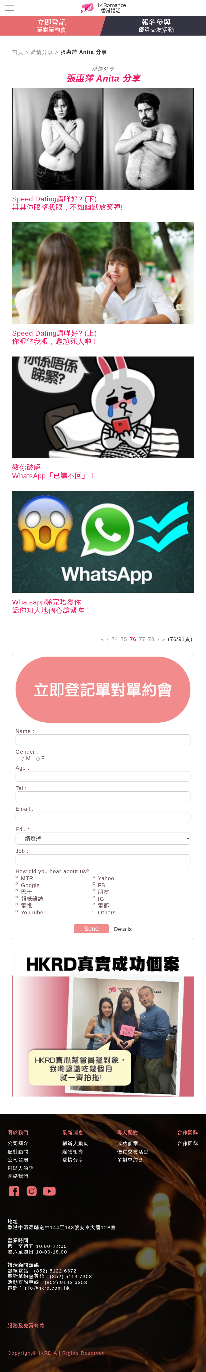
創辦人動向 (75, 1143)
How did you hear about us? (52, 871)
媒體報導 (72, 1152)
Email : (25, 809)
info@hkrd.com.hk (46, 1288)
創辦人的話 (21, 1168)
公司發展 (18, 1160)
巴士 (26, 892)
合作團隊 (187, 1143)
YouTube (32, 912)
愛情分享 (42, 52)
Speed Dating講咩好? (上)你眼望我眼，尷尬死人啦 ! (54, 337)
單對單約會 (130, 1160)
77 (142, 639)
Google (30, 885)
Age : (23, 768)
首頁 (17, 52)
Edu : (23, 829)
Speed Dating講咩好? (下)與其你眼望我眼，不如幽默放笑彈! (67, 203)
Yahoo (106, 878)
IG (101, 899)
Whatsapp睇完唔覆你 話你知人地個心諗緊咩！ (52, 606)
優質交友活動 (133, 1152)
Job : (22, 851)
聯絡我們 (18, 1176)
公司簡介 (18, 1143)
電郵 (103, 906)
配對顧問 (18, 1152)
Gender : (27, 752)
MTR (27, 878)
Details (123, 929)
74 (115, 639)
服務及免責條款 (26, 1325)
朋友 (103, 892)
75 (124, 639)
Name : (25, 731)
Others (107, 912)
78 (151, 639)
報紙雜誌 (32, 899)
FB (101, 885)
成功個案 (127, 1143)
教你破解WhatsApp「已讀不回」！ (54, 471)
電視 (26, 906)
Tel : (21, 788)
